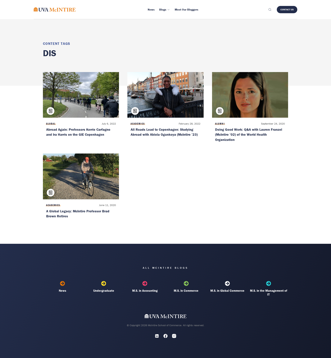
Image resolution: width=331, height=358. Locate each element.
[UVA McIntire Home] (166, 317)
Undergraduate (103, 290)
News (62, 290)
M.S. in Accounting (145, 290)
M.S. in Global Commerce (227, 290)
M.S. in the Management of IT (268, 292)
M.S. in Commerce (186, 290)
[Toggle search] (269, 9)
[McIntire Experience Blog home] (55, 9)
